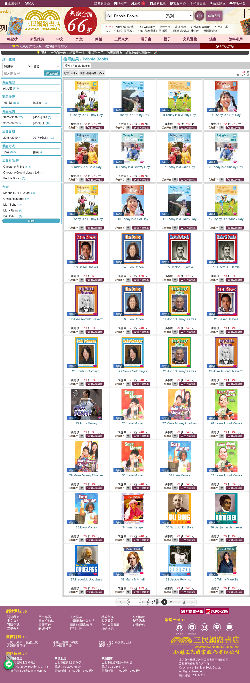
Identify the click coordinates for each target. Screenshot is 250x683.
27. (179, 423)
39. (179, 579)
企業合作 (139, 624)
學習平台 (239, 3)
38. (133, 579)
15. (179, 267)
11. (179, 219)
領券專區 (199, 3)
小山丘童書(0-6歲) (65, 642)
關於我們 (13, 617)
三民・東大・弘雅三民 (22, 642)
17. (86, 319)
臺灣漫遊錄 (210, 30)
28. (226, 423)
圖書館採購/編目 (81, 624)
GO (199, 16)
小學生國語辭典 (124, 27)
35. (179, 527)
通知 (139, 3)
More (31, 221)
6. (133, 167)
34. (133, 527)
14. (133, 267)
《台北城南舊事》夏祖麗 (152, 30)
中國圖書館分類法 (82, 620)
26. (133, 423)
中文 (59, 38)
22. (133, 371)
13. (86, 267)
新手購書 (139, 620)
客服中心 (179, 3)
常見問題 (107, 620)
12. (226, 219)
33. (86, 527)
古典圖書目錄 (62, 645)
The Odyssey (146, 27)
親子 (167, 38)
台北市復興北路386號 (21, 662)
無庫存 (74, 127)
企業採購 (14, 3)
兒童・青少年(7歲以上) (115, 642)
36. (226, 527)
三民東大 (121, 38)
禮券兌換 (107, 617)
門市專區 (44, 617)
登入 (31, 3)
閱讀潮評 (44, 628)
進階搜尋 (214, 15)
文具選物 (190, 38)
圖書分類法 (46, 620)
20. (226, 319)
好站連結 (107, 628)
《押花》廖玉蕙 (122, 30)
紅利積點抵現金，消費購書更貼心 (39, 46)
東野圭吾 (164, 27)
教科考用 (236, 38)
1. (86, 114)
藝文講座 (219, 3)
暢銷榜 (12, 38)
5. (86, 167)
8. (226, 167)
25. (86, 423)
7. (179, 167)
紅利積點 (139, 617)
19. (179, 319)
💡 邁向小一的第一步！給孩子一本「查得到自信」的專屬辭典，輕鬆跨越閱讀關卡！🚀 (77, 53)
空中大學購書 (110, 624)
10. (133, 219)
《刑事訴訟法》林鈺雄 (185, 30)
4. (226, 114)
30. (133, 475)
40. (226, 579)
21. (86, 371)
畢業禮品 (105, 645)
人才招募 (76, 617)
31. (179, 475)
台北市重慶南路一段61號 (117, 662)
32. (226, 475)
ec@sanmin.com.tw (34, 670)
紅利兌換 (159, 3)
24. (226, 371)
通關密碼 (13, 624)
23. (179, 371)
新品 (37, 38)
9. (86, 219)
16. (226, 267)
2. (133, 114)
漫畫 (212, 38)
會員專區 (103, 3)
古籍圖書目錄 (16, 645)
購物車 (122, 3)
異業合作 (13, 628)
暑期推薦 (180, 27)
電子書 (146, 38)
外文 (79, 38)
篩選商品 (52, 73)
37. (86, 579)
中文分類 (13, 620)
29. (86, 475)
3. (179, 114)
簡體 (98, 38)
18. (133, 319)
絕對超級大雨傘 (200, 27)
